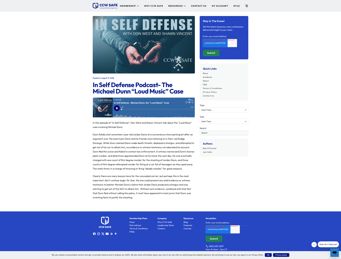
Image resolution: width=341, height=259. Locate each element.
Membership (128, 6)
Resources (175, 6)
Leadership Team (165, 225)
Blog (186, 222)
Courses (187, 228)
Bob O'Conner (210, 148)
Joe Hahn (207, 152)
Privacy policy (281, 255)
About (206, 81)
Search (203, 128)
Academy (207, 77)
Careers (161, 228)
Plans (205, 73)
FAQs (132, 231)
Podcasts (188, 225)
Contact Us (198, 6)
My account (220, 6)
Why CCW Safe (153, 6)
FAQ (205, 84)
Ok (268, 255)
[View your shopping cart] (246, 5)
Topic (202, 105)
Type (202, 116)
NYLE (237, 6)
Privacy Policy (210, 92)
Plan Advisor (135, 225)
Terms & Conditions (212, 88)
